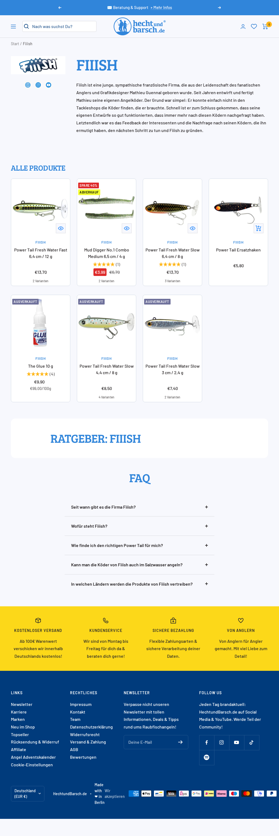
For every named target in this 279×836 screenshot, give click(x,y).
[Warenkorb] (265, 26)
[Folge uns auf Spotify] (206, 757)
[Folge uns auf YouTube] (236, 742)
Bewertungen (83, 757)
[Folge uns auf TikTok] (251, 742)
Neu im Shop (23, 726)
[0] (254, 26)
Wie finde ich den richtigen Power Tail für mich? (117, 545)
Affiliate (18, 749)
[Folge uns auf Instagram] (221, 742)
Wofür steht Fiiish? (89, 525)
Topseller (20, 734)
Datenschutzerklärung (91, 726)
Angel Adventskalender (33, 757)
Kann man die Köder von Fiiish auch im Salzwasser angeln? (127, 564)
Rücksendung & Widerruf (35, 741)
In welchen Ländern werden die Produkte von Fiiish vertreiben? (132, 583)
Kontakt (77, 711)
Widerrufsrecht (85, 734)
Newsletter (21, 704)
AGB (74, 749)
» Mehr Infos (161, 7)
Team (75, 719)
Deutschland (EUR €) (25, 793)
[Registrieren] (180, 742)
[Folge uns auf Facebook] (206, 742)
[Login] (243, 26)
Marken (18, 719)
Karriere (19, 711)
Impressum (81, 704)
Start (15, 43)
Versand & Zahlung (88, 741)
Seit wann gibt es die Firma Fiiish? (103, 506)
